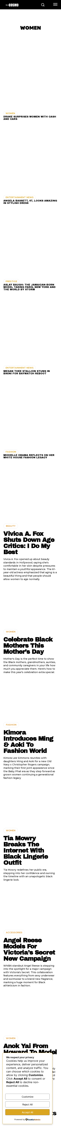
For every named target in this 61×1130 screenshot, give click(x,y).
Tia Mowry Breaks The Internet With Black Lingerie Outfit (25, 850)
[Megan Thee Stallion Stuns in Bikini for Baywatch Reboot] (30, 329)
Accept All (27, 1112)
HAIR (42, 35)
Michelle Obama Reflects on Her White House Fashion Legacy (28, 456)
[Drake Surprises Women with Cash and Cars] (30, 75)
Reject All (27, 1104)
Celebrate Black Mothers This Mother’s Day (28, 645)
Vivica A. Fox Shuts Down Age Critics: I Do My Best (28, 542)
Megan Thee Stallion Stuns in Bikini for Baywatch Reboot (26, 372)
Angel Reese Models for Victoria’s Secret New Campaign (29, 949)
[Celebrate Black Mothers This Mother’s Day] (30, 605)
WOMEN (10, 113)
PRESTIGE (11, 281)
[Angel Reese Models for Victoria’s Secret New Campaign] (30, 906)
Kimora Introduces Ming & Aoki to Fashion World (28, 741)
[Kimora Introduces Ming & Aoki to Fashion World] (30, 698)
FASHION (11, 451)
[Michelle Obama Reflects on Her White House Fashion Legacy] (30, 413)
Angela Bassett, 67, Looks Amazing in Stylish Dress (30, 201)
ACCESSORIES (13, 35)
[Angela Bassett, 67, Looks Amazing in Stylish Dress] (30, 159)
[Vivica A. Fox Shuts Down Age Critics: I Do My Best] (30, 499)
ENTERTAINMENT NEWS (20, 197)
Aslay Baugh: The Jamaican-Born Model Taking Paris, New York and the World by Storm (29, 287)
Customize (27, 1096)
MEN (51, 35)
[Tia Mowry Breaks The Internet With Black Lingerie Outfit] (30, 804)
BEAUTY (30, 35)
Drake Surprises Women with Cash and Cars (29, 117)
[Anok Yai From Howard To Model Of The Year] (30, 1012)
